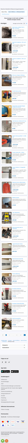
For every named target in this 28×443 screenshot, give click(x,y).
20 (24, 23)
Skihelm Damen (15, 197)
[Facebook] (2, 362)
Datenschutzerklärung (6, 391)
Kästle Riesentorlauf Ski (17, 258)
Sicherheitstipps (5, 381)
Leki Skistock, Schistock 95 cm (19, 121)
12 (16, 335)
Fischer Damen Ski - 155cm (18, 152)
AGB (2, 383)
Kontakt (3, 395)
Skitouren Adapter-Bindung (18, 75)
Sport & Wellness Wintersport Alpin (16, 12)
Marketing (3, 397)
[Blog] (9, 362)
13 (20, 335)
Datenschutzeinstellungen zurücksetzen (11, 385)
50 (26, 23)
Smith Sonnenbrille (16, 318)
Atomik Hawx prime (16, 91)
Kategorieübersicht (5, 393)
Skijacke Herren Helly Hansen (18, 182)
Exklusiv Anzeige (5, 409)
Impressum (4, 400)
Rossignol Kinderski (16, 288)
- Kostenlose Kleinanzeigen (10, 416)
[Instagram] (5, 362)
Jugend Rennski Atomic (17, 243)
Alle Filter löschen (5, 14)
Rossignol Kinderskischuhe (18, 303)
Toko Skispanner (16, 212)
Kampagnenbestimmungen (8, 402)
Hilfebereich (4, 379)
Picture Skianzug (16, 273)
